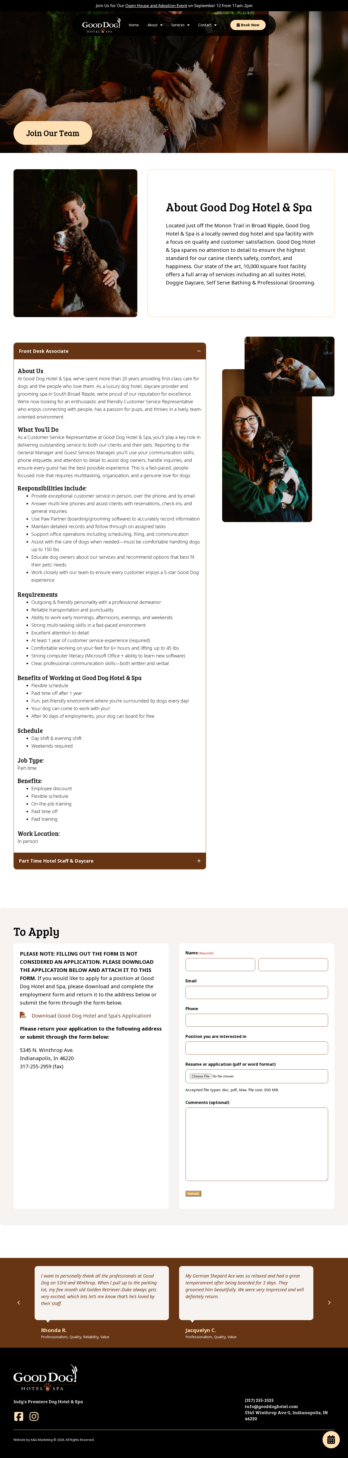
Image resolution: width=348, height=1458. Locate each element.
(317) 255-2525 (259, 1400)
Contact (205, 24)
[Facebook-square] (19, 1416)
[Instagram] (34, 1416)
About (153, 24)
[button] (18, 1302)
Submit (193, 1193)
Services (178, 24)
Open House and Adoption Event (156, 5)
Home (134, 24)
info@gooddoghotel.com (271, 1406)
